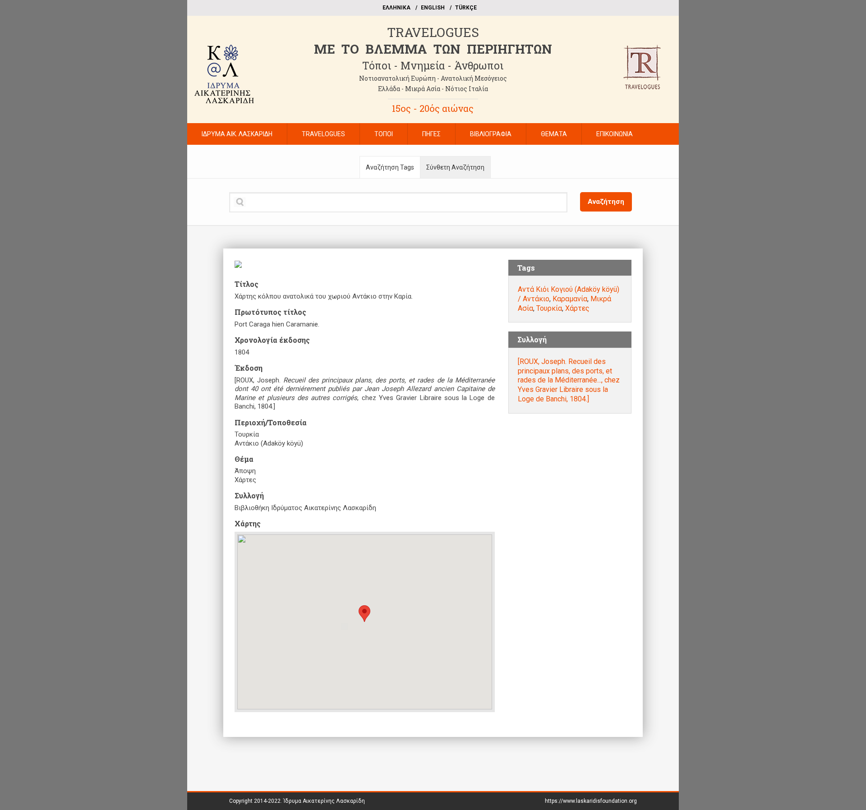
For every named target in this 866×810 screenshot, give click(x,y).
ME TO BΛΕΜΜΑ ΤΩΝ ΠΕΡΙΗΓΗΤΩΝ (433, 49)
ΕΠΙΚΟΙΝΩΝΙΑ (614, 134)
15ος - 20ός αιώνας (433, 108)
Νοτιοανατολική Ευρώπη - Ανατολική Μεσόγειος (433, 78)
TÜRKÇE (466, 8)
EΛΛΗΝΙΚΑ (396, 8)
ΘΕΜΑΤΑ (554, 134)
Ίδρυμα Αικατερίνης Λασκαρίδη (324, 801)
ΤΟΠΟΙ (383, 134)
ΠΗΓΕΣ (431, 134)
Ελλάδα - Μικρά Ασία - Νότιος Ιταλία (433, 88)
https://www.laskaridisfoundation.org (591, 801)
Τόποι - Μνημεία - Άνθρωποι (432, 65)
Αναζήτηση (606, 202)
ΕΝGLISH (433, 8)
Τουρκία (549, 308)
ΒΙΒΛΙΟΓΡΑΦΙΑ (490, 134)
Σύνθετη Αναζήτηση (455, 167)
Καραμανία (570, 299)
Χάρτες (577, 308)
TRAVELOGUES (433, 32)
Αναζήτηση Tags (390, 167)
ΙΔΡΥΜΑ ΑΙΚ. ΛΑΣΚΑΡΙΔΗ (237, 134)
